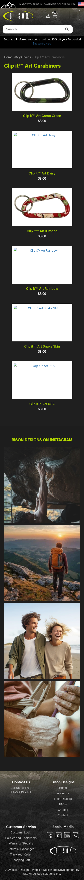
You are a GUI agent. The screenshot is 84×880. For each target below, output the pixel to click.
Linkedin (67, 835)
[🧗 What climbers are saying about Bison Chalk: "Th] (42, 719)
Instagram (76, 835)
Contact (63, 815)
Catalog (63, 810)
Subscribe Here (42, 43)
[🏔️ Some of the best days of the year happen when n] (42, 563)
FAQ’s (63, 804)
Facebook (50, 835)
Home (8, 57)
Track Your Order (21, 854)
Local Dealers (63, 799)
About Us (63, 793)
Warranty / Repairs (21, 843)
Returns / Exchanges (21, 849)
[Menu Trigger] (75, 15)
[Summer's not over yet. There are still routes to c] (42, 485)
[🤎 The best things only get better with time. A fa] (42, 641)
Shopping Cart (21, 860)
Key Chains (23, 57)
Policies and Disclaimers (20, 838)
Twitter (59, 835)
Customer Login (21, 832)
